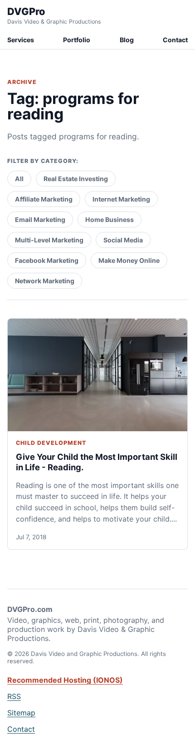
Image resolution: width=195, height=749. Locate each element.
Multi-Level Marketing (49, 240)
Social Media (123, 240)
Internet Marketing (121, 199)
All (19, 178)
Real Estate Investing (76, 178)
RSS (14, 696)
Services (20, 40)
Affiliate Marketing (44, 199)
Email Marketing (40, 219)
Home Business (109, 219)
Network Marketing (44, 281)
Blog (127, 40)
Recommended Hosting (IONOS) (65, 680)
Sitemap (21, 712)
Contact (175, 40)
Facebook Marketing (46, 260)
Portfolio (76, 40)
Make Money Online (129, 260)
